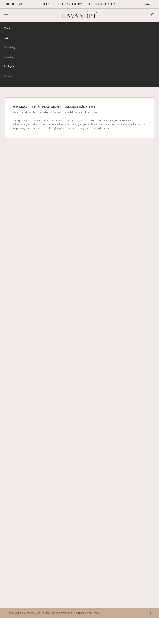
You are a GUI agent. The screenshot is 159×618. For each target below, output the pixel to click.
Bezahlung (9, 57)
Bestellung (9, 47)
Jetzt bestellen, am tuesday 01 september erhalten (79, 4)
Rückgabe (9, 66)
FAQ (6, 38)
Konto (7, 28)
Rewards (149, 4)
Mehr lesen (93, 613)
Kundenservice (14, 4)
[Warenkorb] (153, 15)
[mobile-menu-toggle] (11, 15)
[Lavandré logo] (79, 15)
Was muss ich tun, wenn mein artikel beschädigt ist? (54, 107)
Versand (8, 76)
